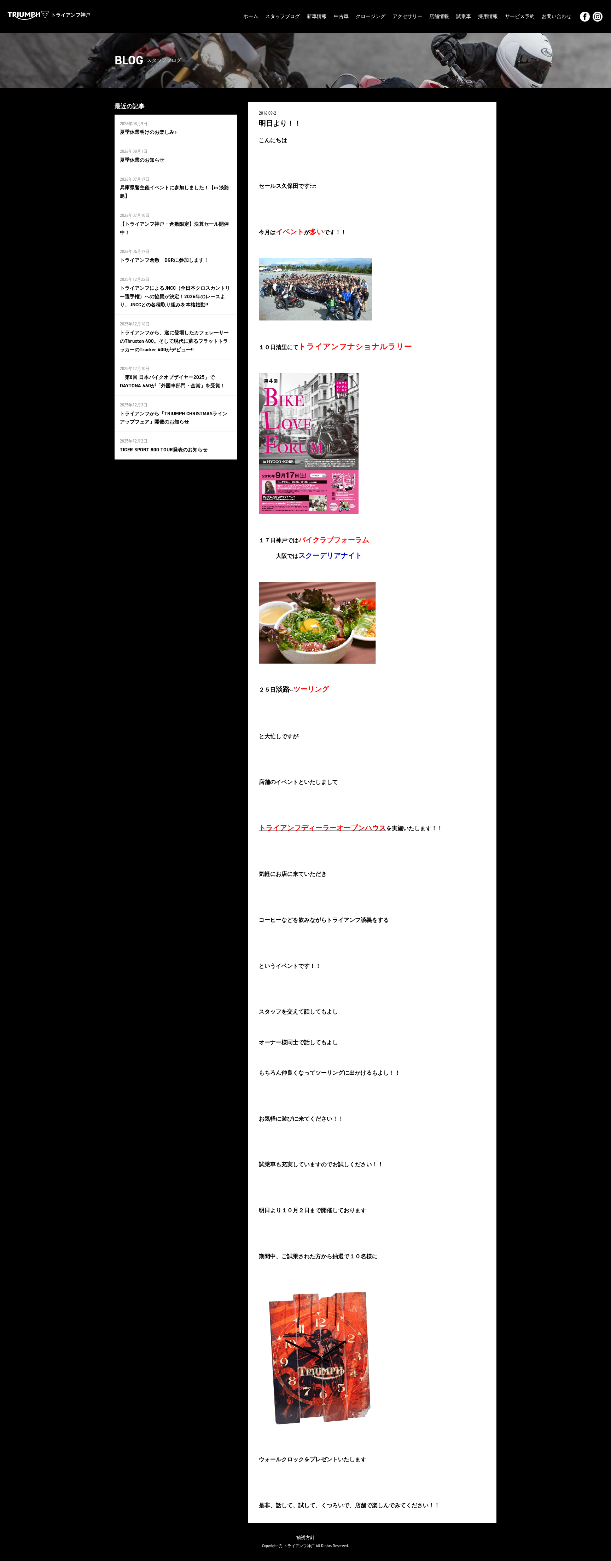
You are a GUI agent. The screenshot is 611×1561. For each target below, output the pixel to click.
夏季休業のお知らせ (142, 160)
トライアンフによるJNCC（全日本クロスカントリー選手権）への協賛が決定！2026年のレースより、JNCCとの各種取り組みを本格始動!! (175, 296)
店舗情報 (439, 16)
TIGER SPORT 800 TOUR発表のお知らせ (164, 449)
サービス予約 (520, 16)
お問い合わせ (556, 16)
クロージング (370, 16)
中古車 (341, 16)
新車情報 (317, 16)
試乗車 (463, 16)
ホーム (250, 16)
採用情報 (488, 16)
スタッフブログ (282, 16)
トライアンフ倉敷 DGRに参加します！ (164, 260)
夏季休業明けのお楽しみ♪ (148, 132)
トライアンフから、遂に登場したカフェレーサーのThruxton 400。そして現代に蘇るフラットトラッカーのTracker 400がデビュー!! (174, 341)
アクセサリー (407, 16)
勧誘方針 (305, 1537)
